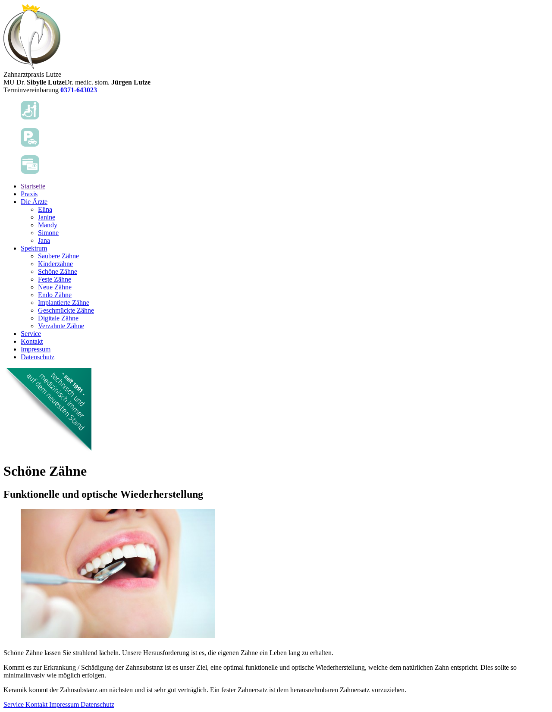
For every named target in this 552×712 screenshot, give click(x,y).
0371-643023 (78, 90)
